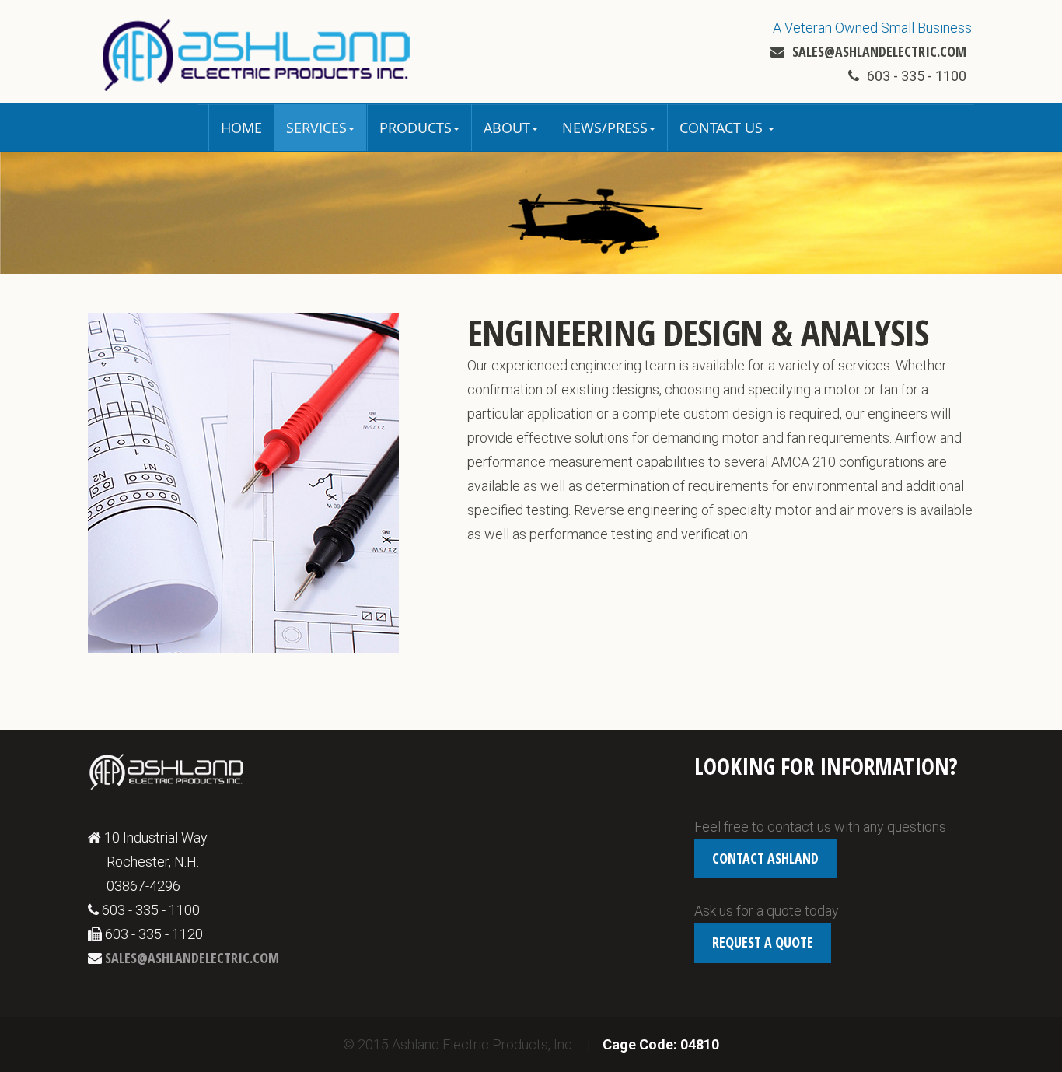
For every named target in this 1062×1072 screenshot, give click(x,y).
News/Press (605, 127)
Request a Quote (762, 942)
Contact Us (723, 127)
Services (316, 127)
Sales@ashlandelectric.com (879, 51)
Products (415, 127)
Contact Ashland (765, 858)
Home (241, 127)
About (507, 127)
